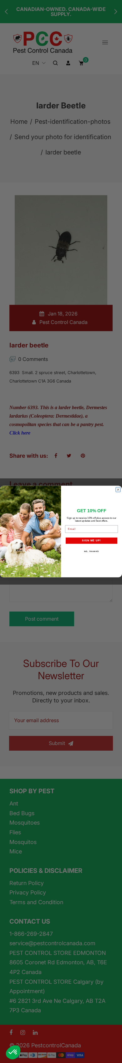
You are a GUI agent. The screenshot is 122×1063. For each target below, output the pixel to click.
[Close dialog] (118, 489)
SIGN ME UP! (91, 540)
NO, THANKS (91, 551)
